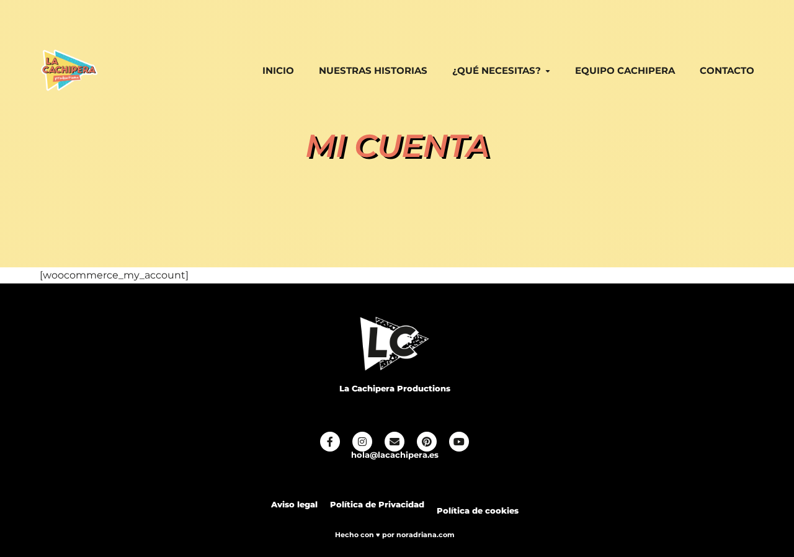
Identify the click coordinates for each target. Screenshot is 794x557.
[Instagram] (362, 442)
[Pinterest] (427, 442)
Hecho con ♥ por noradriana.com (395, 534)
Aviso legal (294, 504)
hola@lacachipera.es (395, 455)
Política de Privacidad (377, 504)
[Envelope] (394, 442)
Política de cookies (478, 510)
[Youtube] (459, 442)
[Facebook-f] (330, 442)
